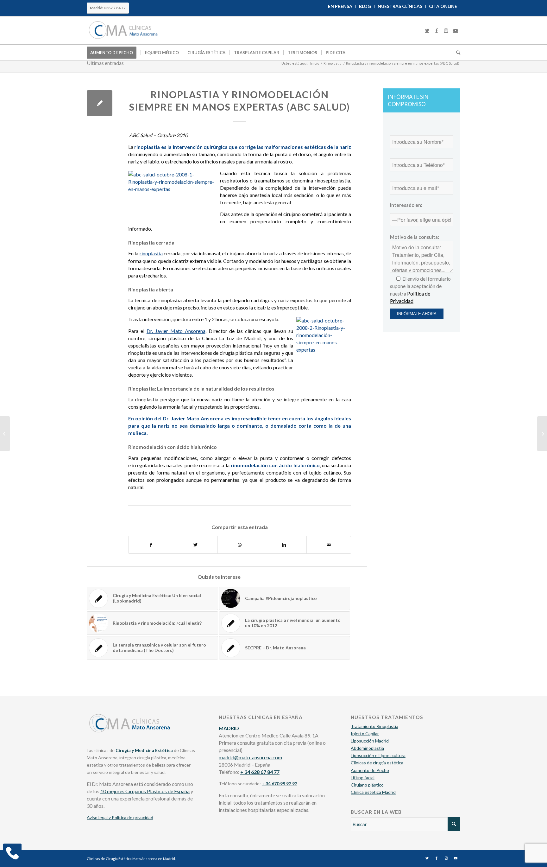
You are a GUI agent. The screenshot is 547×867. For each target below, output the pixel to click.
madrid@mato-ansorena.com (250, 757)
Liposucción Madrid (370, 740)
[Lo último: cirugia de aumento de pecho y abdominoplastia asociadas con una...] (5, 433)
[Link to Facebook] (436, 30)
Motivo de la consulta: (414, 237)
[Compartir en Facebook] (151, 544)
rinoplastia (151, 253)
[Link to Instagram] (446, 30)
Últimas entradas (105, 63)
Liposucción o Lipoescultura (378, 755)
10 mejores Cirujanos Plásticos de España (145, 791)
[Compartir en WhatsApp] (240, 544)
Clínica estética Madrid (373, 792)
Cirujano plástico (367, 784)
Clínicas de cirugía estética (377, 762)
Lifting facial (362, 777)
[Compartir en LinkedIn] (284, 544)
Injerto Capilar (365, 733)
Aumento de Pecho (370, 770)
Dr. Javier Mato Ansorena (176, 331)
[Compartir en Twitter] (195, 544)
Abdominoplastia (367, 748)
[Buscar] (456, 53)
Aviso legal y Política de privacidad (120, 817)
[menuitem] (340, 6)
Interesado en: (406, 205)
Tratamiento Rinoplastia (374, 726)
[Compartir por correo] (329, 544)
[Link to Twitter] (427, 30)
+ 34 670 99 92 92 (279, 783)
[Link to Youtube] (455, 30)
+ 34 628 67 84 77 (260, 772)
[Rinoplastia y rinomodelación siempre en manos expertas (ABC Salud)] (99, 103)
